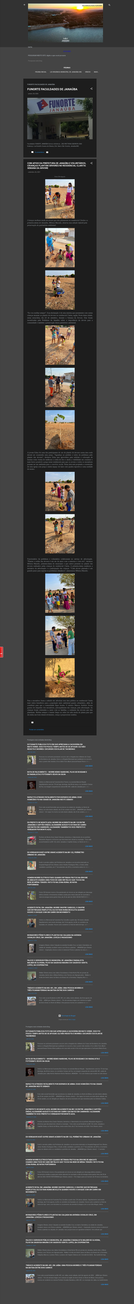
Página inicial (40, 72)
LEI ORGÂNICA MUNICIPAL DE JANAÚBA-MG (66, 72)
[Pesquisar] (109, 5)
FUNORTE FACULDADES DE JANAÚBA (52, 89)
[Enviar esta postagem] (47, 153)
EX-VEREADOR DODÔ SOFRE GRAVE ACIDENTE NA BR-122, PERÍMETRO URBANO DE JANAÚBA (63, 1137)
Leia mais (89, 766)
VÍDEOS (87, 72)
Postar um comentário (36, 729)
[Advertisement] (104, 108)
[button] (91, 88)
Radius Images (72, 1019)
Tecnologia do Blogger (68, 1016)
